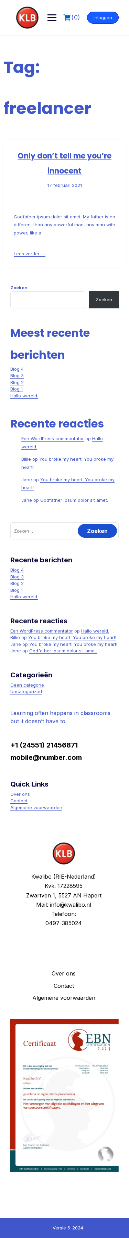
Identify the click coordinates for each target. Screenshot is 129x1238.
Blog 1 (16, 389)
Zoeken (19, 287)
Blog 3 (17, 375)
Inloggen (103, 17)
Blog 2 (17, 382)
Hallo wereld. (24, 395)
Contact (19, 800)
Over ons (20, 794)
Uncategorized (26, 691)
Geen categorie (27, 685)
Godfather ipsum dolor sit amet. (74, 500)
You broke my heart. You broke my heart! (72, 637)
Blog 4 (17, 369)
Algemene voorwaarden (36, 807)
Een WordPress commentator (52, 438)
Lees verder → (29, 253)
